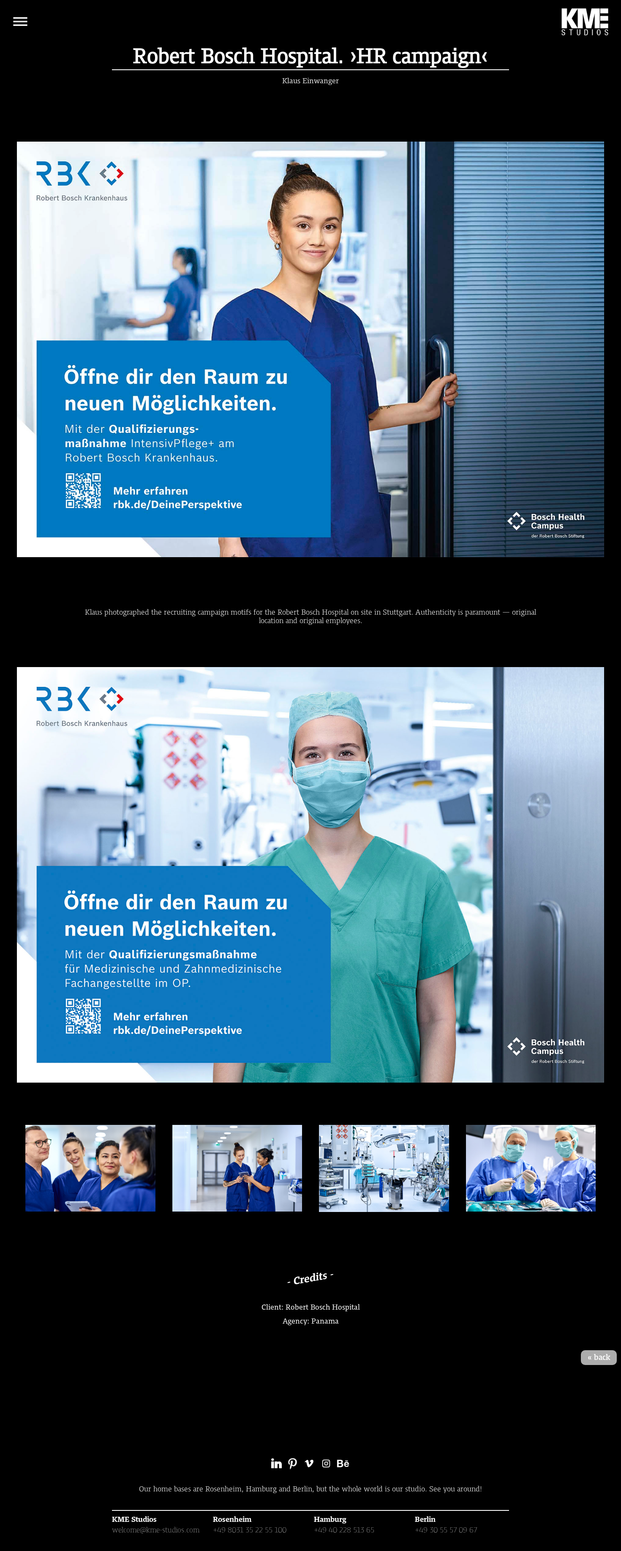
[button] (20, 21)
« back (599, 1357)
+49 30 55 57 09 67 (446, 1530)
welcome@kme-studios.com (155, 1530)
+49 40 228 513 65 (344, 1530)
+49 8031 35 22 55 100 (249, 1530)
